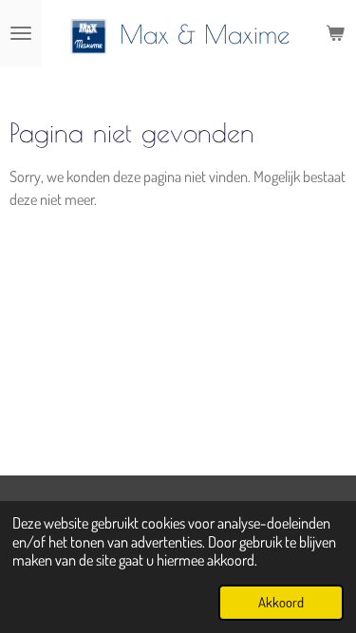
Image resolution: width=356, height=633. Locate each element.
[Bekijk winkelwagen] (335, 33)
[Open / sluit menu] (21, 33)
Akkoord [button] (281, 601)
